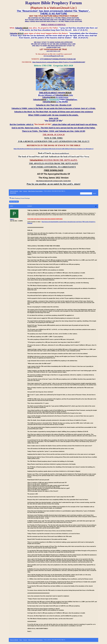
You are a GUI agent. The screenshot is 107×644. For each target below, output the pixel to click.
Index (20, 191)
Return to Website (14, 191)
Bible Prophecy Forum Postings (35, 191)
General (25, 191)
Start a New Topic (14, 201)
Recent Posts (13, 193)
